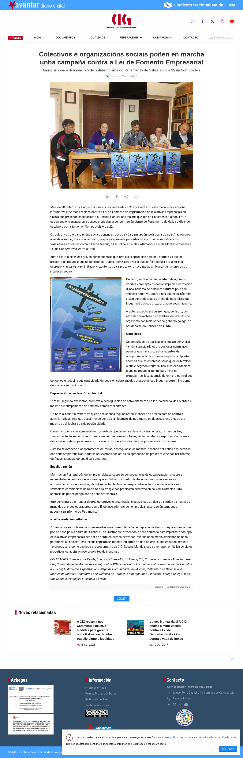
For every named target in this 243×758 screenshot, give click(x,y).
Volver (121, 598)
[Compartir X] (107, 196)
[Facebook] (169, 704)
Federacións (129, 37)
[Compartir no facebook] (116, 196)
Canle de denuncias (97, 705)
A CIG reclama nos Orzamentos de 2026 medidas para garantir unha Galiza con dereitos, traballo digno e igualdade (95, 630)
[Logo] (121, 21)
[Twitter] (175, 704)
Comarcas (161, 37)
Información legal (96, 687)
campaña (159, 587)
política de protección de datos (219, 737)
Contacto (190, 37)
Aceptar (228, 748)
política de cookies (180, 737)
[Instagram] (180, 704)
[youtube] (186, 704)
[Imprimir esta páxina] (135, 196)
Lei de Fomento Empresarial (179, 587)
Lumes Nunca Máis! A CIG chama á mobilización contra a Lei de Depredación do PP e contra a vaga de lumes (168, 630)
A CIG (37, 37)
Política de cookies (96, 699)
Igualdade (97, 37)
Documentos (65, 37)
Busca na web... (224, 37)
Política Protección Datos (101, 693)
